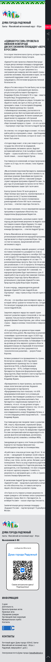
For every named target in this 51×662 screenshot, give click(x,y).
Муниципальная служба (11, 619)
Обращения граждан (10, 614)
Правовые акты (8, 612)
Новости (48, 27)
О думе (5, 604)
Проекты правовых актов (12, 609)
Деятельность (7, 607)
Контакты (6, 622)
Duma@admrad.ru (36, 653)
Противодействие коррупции (14, 617)
